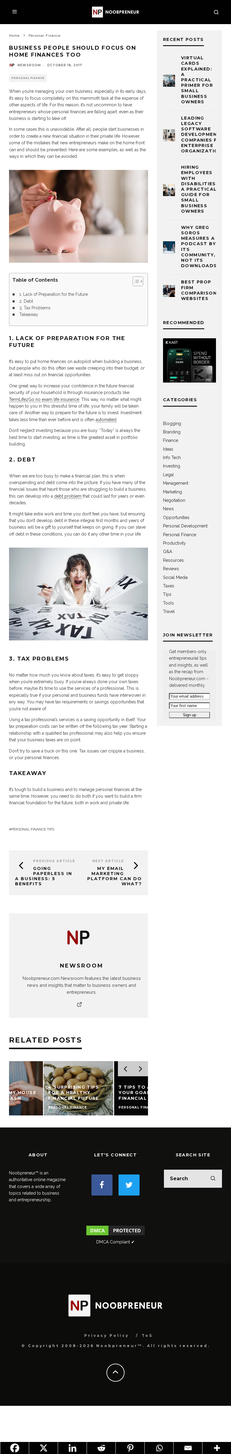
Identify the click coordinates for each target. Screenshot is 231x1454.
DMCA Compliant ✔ (115, 1242)
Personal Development (185, 526)
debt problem (68, 496)
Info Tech (172, 457)
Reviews (171, 568)
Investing (171, 466)
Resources (173, 560)
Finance (170, 440)
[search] (213, 1179)
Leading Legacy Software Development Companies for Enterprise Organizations (203, 134)
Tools (168, 603)
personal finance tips (32, 829)
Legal (168, 474)
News (168, 508)
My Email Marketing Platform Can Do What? (114, 876)
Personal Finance (28, 78)
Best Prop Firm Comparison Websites (199, 290)
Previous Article (54, 861)
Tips (167, 594)
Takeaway (28, 314)
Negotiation (174, 500)
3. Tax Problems (35, 307)
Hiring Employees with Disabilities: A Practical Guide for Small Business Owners (199, 189)
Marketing (172, 491)
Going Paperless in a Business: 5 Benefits (43, 876)
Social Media (175, 577)
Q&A (167, 551)
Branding (171, 432)
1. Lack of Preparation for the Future (53, 294)
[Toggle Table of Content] (135, 281)
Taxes (168, 585)
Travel (169, 611)
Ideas (168, 449)
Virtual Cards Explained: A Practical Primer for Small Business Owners (197, 80)
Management (175, 483)
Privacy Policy (106, 1335)
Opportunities (176, 517)
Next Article (108, 861)
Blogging (172, 423)
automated (106, 419)
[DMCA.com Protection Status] (115, 1235)
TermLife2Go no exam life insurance (44, 399)
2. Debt (26, 301)
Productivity (174, 543)
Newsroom (29, 65)
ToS (147, 1335)
